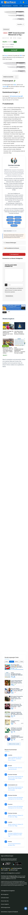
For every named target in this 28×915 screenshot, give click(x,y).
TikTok (9, 222)
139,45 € (5, 86)
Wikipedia (9, 217)
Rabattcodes (22, 877)
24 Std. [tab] (11, 661)
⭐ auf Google (13, 870)
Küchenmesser (6, 29)
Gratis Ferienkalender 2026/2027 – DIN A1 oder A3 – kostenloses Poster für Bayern (15, 759)
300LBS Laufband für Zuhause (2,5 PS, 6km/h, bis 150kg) (15, 816)
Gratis (21, 5)
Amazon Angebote (5, 904)
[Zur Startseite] (11, 2)
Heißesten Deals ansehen (14, 743)
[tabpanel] (14, 702)
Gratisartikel (13, 877)
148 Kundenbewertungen (15, 96)
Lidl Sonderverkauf (5, 897)
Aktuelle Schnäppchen (6, 5)
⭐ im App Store (5, 868)
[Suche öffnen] (21, 2)
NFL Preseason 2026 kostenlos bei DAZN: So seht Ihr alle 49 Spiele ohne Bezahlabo (15, 778)
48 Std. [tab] (16, 661)
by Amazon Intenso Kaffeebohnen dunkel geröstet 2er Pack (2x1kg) (15, 798)
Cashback (8, 878)
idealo (15, 84)
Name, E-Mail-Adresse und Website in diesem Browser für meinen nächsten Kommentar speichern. (14, 290)
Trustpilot (4, 870)
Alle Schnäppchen (4, 894)
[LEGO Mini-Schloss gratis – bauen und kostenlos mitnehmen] (19, 323)
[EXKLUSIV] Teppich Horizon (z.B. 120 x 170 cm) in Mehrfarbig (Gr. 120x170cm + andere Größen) (8, 350)
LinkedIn (16, 222)
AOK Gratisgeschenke (5, 907)
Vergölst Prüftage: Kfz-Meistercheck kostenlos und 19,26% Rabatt (8, 333)
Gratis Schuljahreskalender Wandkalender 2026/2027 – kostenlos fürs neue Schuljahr (19, 350)
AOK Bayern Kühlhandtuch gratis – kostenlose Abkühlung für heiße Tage (15, 835)
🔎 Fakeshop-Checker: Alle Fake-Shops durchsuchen (15, 768)
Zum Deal (13, 50)
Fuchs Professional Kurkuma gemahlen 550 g (14, 844)
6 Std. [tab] (7, 661)
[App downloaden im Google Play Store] (17, 864)
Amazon (12, 44)
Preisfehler (15, 5)
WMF (21, 55)
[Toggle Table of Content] (15, 77)
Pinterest (13, 225)
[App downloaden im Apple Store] (6, 864)
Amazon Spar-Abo (5, 900)
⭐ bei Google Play (16, 868)
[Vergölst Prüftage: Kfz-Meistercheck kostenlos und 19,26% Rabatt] (8, 323)
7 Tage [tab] (21, 661)
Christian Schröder (14, 165)
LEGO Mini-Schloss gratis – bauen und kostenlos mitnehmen (19, 333)
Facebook (17, 217)
